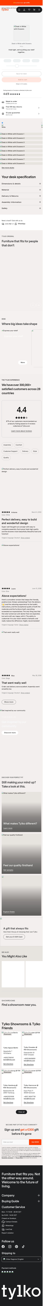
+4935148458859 (29, 1058)
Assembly (7, 445)
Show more (8, 702)
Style (35, 451)
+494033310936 (8, 1096)
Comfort (19, 445)
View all (21, 1112)
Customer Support (10, 451)
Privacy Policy (19, 1157)
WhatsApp (21, 224)
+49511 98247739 (29, 1096)
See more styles (8, 168)
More (23, 362)
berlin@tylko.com (9, 1059)
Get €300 (35, 1142)
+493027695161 (8, 1057)
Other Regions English (15, 1259)
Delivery (25, 451)
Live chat (8, 224)
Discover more (10, 733)
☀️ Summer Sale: (21, 2)
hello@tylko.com (29, 1060)
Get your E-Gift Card (14, 937)
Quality (6, 458)
